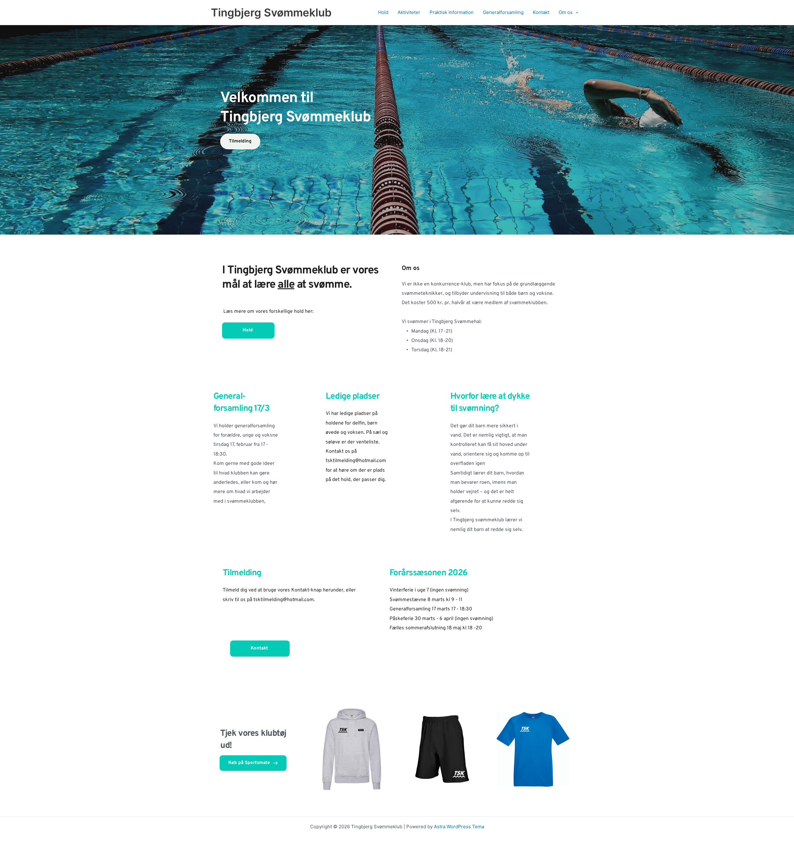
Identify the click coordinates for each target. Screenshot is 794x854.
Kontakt (541, 12)
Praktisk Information (452, 12)
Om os (566, 12)
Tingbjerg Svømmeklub (271, 12)
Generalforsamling (503, 12)
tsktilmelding (268, 600)
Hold (383, 12)
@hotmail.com (370, 461)
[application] (575, 12)
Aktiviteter (409, 12)
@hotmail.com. (299, 600)
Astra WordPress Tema (459, 826)
